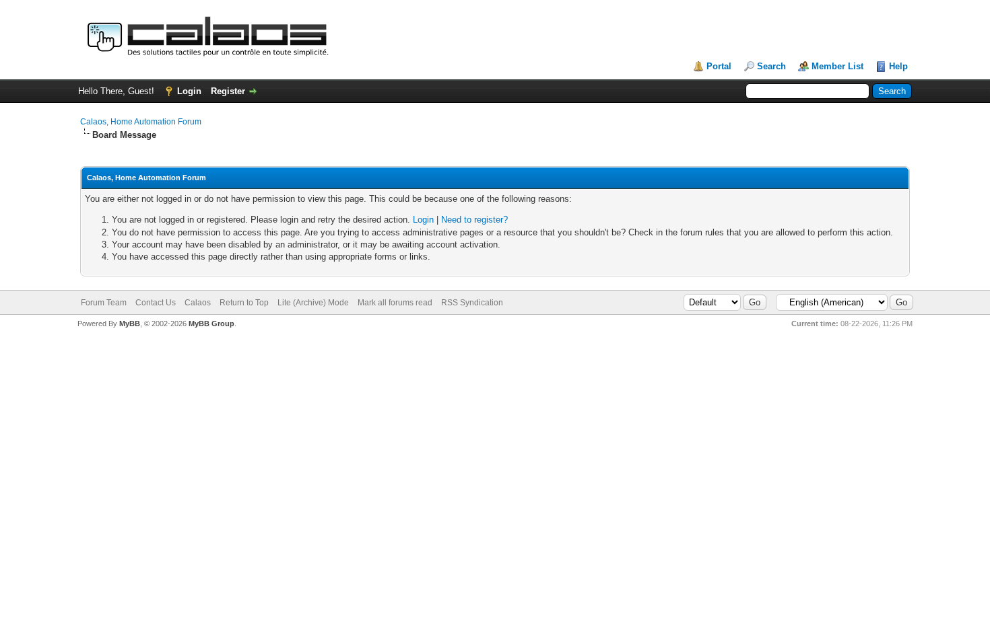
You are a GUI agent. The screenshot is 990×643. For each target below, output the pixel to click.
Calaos (198, 302)
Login (189, 91)
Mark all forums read (395, 302)
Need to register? (474, 220)
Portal (718, 66)
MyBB (129, 323)
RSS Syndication (472, 302)
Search (771, 66)
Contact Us (155, 302)
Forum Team (104, 302)
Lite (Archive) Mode (313, 302)
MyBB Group (211, 323)
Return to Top (244, 302)
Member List (837, 66)
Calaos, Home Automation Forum (140, 121)
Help (898, 66)
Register (228, 91)
